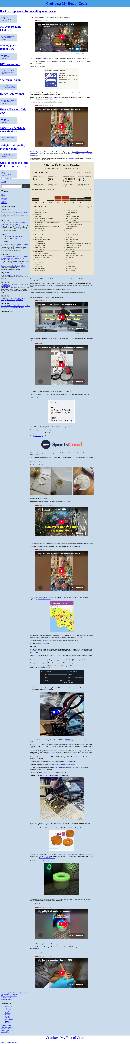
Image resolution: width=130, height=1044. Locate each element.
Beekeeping (7, 19)
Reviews (8, 37)
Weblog (3, 39)
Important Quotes (6, 1025)
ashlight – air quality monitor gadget (12, 147)
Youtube (3, 201)
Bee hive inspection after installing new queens (28, 11)
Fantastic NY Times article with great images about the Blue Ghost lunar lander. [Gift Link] (15, 306)
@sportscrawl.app (38, 436)
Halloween (8, 1009)
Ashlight (46, 643)
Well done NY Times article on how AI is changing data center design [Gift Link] (12, 299)
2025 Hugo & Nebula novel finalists (12, 130)
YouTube (4, 20)
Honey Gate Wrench (12, 93)
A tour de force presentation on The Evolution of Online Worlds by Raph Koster (15, 245)
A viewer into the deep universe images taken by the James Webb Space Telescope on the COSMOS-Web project (14, 258)
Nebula (56, 97)
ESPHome (33, 650)
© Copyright (4, 1032)
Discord (3, 199)
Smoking (7, 1014)
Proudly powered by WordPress (9, 1042)
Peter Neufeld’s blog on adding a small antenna (61, 764)
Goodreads (45, 58)
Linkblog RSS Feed (7, 1030)
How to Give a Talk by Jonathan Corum (12, 236)
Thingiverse (42, 465)
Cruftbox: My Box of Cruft (65, 1038)
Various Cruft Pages (7, 1027)
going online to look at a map (43, 599)
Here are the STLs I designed (47, 858)
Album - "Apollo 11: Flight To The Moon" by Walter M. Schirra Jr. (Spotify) (14, 223)
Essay (6, 1008)
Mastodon (4, 198)
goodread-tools (72, 158)
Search (26, 186)
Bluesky (3, 195)
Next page (9, 178)
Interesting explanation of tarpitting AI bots (13, 266)
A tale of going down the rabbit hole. (11, 275)
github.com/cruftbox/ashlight (50, 944)
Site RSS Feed (5, 1028)
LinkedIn (4, 203)
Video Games (9, 1019)
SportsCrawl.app (10, 79)
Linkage (7, 1011)
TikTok (3, 196)
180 (5, 178)
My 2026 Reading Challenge (10, 28)
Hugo (50, 97)
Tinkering (7, 87)
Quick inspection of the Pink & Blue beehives (14, 164)
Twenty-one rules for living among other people (14, 212)
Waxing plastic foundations (9, 47)
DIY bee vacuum (10, 64)
